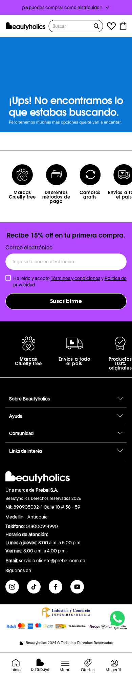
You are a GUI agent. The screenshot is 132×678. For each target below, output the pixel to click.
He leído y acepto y (70, 281)
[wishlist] (111, 27)
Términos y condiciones (75, 278)
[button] (66, 7)
